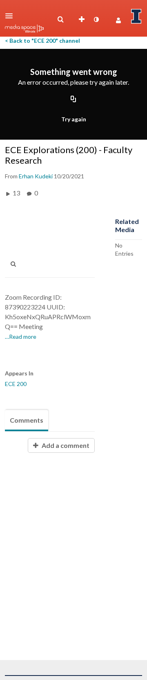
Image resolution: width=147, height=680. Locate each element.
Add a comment (64, 445)
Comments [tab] (26, 420)
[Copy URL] (73, 99)
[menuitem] (60, 19)
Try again (73, 119)
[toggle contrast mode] (96, 19)
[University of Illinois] (136, 16)
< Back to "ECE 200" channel (42, 40)
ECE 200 (16, 383)
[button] (11, 16)
